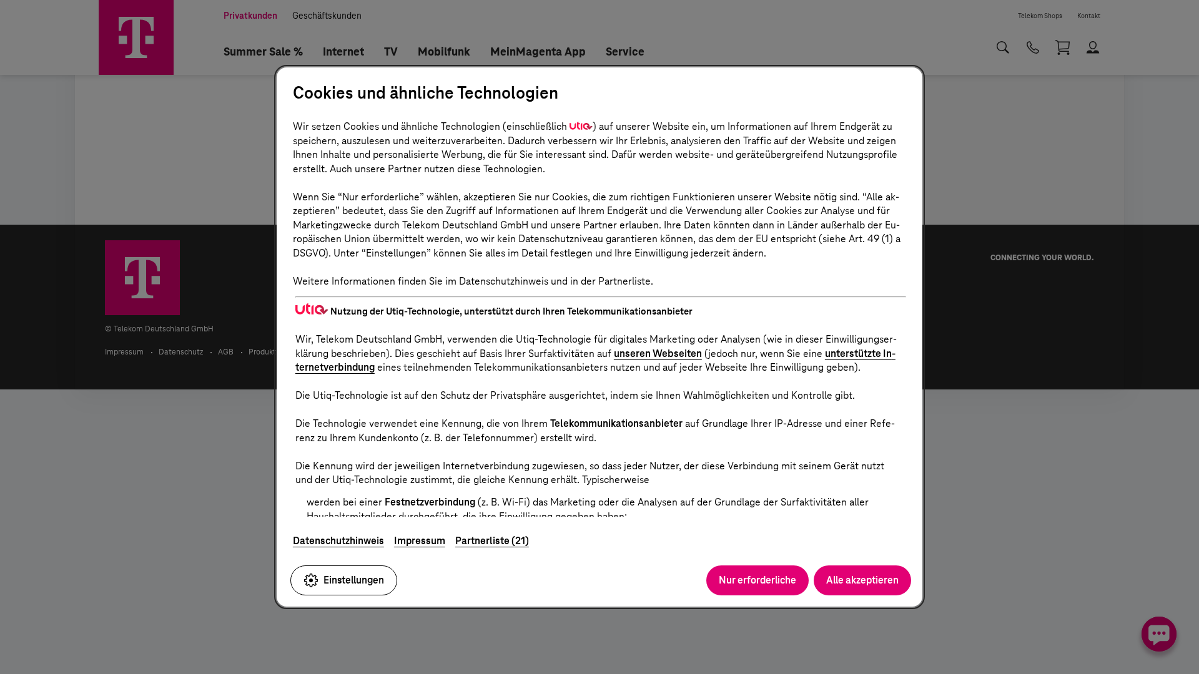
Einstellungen (353, 580)
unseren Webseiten (658, 353)
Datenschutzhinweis (338, 540)
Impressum (419, 540)
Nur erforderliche (757, 580)
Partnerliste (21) (492, 540)
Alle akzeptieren (862, 580)
